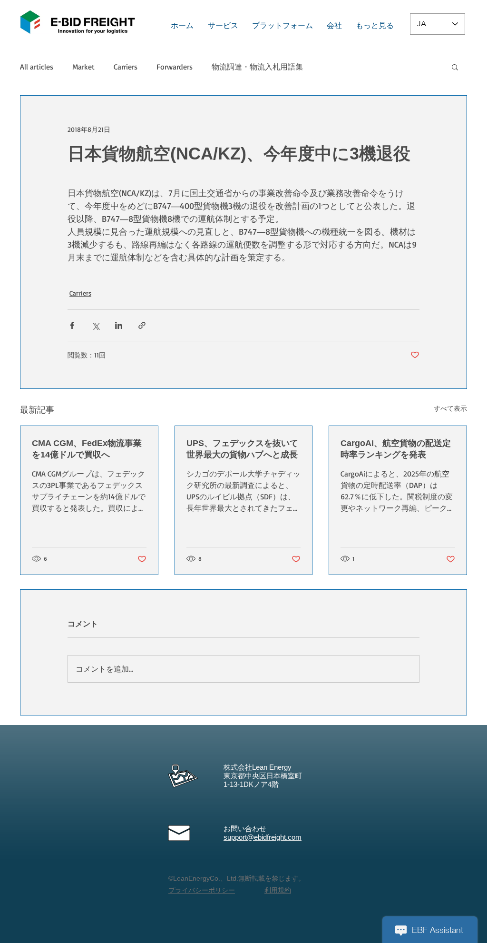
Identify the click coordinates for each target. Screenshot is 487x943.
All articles (36, 66)
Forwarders (174, 66)
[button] (454, 66)
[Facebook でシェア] (72, 325)
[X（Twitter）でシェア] (95, 325)
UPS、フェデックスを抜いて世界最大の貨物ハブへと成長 (242, 448)
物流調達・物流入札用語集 (257, 66)
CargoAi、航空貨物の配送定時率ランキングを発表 (396, 448)
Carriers (125, 66)
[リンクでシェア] (141, 325)
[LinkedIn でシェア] (118, 325)
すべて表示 (450, 408)
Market (83, 66)
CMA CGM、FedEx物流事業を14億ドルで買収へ (87, 448)
